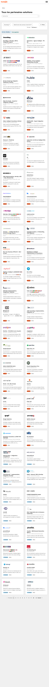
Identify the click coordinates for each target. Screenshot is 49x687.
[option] (6, 24)
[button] (13, 43)
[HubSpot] (4, 2)
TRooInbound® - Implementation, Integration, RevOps (11, 475)
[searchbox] (21, 16)
